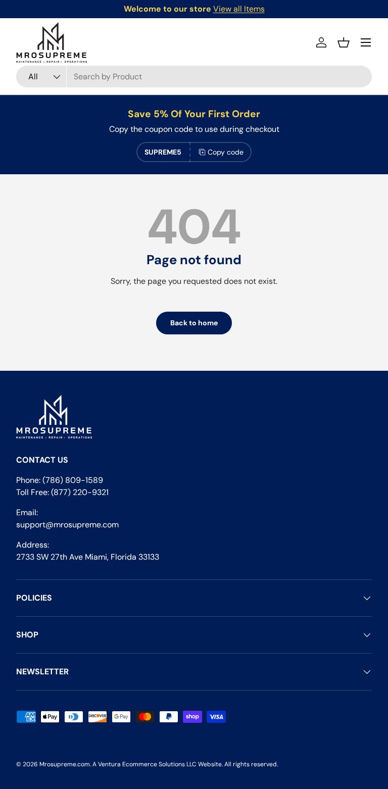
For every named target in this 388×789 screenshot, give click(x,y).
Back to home (194, 322)
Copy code (226, 152)
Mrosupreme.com (64, 764)
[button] (343, 42)
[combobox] (194, 76)
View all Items (239, 9)
